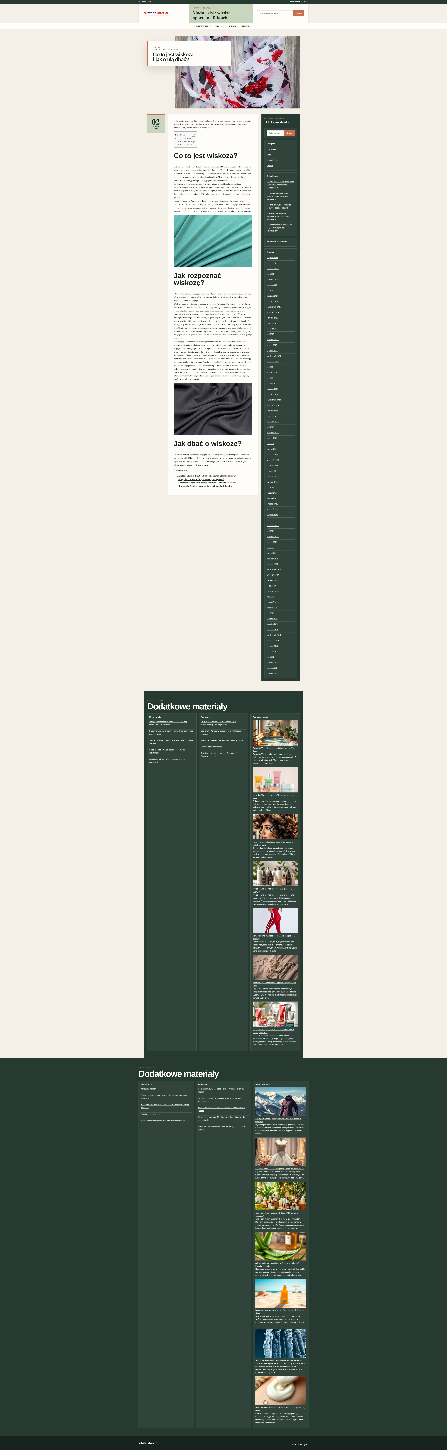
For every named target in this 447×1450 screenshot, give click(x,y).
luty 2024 (270, 378)
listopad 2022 (272, 455)
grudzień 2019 (272, 624)
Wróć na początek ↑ (300, 1444)
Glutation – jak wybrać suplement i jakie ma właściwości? (167, 760)
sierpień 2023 (272, 411)
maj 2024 (270, 367)
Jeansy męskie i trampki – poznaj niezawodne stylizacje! (278, 1360)
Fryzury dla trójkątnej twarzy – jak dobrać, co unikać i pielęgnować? (171, 732)
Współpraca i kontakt (299, 2)
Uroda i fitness (203, 26)
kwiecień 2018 (273, 673)
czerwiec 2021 (273, 526)
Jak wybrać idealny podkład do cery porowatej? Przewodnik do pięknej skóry (280, 228)
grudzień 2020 (272, 559)
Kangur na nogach (148, 1089)
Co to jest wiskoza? (184, 138)
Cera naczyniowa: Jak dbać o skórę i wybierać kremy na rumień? (221, 1090)
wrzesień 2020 (273, 575)
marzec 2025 (272, 345)
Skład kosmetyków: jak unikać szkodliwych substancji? (167, 751)
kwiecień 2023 (273, 433)
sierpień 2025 (272, 318)
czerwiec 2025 (273, 329)
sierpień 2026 (272, 258)
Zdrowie (246, 26)
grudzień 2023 (272, 389)
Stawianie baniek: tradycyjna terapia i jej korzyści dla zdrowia (171, 741)
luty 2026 (270, 290)
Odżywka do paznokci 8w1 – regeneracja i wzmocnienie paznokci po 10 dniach (218, 723)
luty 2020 (270, 613)
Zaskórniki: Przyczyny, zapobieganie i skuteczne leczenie (221, 732)
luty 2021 (270, 548)
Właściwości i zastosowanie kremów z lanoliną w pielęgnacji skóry (280, 1409)
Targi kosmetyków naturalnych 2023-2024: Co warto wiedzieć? (276, 1214)
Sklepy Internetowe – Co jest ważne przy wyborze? (201, 479)
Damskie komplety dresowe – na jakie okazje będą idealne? (274, 937)
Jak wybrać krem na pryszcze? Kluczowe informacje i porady (274, 796)
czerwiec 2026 (273, 269)
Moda (219, 26)
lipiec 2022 (271, 471)
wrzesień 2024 (273, 362)
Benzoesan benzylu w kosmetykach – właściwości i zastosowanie (219, 1099)
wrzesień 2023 (273, 405)
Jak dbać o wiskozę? (184, 144)
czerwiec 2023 (273, 422)
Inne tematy (232, 26)
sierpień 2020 (272, 580)
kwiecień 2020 (273, 602)
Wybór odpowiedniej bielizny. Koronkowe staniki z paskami (165, 1120)
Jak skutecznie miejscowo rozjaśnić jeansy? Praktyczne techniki (219, 754)
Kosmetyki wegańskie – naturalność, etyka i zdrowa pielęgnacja (278, 216)
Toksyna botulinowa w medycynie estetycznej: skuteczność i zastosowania (280, 185)
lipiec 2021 (271, 520)
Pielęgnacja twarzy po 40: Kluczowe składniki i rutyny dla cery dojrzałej (221, 1118)
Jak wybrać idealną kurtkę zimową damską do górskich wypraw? (278, 1120)
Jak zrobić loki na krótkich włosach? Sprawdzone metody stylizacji (273, 843)
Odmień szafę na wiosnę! (211, 747)
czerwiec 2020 (273, 591)
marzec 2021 (272, 542)
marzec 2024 (272, 373)
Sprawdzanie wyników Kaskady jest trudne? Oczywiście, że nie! (207, 482)
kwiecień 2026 (273, 279)
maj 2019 (270, 657)
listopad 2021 (272, 504)
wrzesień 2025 (273, 312)
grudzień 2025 (272, 296)
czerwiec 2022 (273, 476)
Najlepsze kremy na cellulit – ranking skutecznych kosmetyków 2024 (273, 1031)
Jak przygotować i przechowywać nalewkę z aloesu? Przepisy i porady (277, 1264)
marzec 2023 (272, 438)
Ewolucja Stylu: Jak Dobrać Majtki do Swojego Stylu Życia (274, 984)
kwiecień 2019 (273, 662)
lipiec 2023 (271, 416)
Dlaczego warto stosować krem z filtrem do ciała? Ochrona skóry (279, 1311)
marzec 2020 (272, 608)
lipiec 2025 (271, 323)
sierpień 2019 (272, 646)
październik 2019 (274, 635)
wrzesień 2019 (273, 641)
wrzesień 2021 (273, 509)
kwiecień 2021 (273, 537)
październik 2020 (274, 569)
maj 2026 (270, 274)
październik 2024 (274, 356)
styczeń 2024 (272, 384)
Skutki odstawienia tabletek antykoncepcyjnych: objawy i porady (221, 1128)
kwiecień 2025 (273, 340)
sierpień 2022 (272, 466)
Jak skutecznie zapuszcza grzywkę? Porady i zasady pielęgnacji (277, 196)
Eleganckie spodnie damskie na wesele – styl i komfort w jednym (221, 1109)
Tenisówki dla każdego (150, 1114)
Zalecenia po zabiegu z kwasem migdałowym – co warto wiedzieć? (164, 1096)
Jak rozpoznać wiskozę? (186, 141)
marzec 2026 (272, 285)
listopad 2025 (272, 301)
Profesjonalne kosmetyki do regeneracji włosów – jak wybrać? (274, 890)
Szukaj (299, 13)
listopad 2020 (272, 564)
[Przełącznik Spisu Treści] (192, 135)
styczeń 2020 (272, 619)
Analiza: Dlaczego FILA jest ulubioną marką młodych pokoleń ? (207, 475)
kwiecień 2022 (273, 482)
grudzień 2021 (272, 498)
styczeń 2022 (272, 493)
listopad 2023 (272, 394)
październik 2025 (274, 307)
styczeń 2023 (272, 449)
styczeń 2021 (272, 553)
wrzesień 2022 (273, 460)
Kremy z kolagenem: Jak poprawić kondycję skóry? (222, 740)
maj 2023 (270, 427)
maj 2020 (270, 597)
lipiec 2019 (271, 652)
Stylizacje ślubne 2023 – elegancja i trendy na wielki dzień (279, 1169)
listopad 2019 (272, 630)
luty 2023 (270, 444)
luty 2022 (270, 487)
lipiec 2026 (271, 263)
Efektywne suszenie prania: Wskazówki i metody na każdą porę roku (165, 1106)
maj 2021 (270, 531)
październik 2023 (274, 400)
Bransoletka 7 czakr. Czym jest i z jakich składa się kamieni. (205, 485)
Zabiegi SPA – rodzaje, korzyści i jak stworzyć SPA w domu (274, 749)
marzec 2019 (272, 668)
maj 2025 (270, 334)
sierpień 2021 (272, 515)
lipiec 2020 (271, 586)
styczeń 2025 (272, 351)
